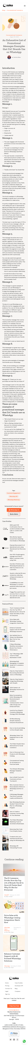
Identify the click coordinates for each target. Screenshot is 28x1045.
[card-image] (14, 870)
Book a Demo (14, 514)
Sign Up (7, 994)
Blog (3, 10)
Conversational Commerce (15, 10)
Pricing (7, 986)
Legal (6, 991)
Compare (17, 991)
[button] (25, 5)
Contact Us (8, 988)
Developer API (19, 986)
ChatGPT (6, 895)
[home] (7, 5)
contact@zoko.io (14, 1010)
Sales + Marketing (6, 929)
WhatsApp (7, 927)
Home (7, 983)
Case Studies (19, 983)
